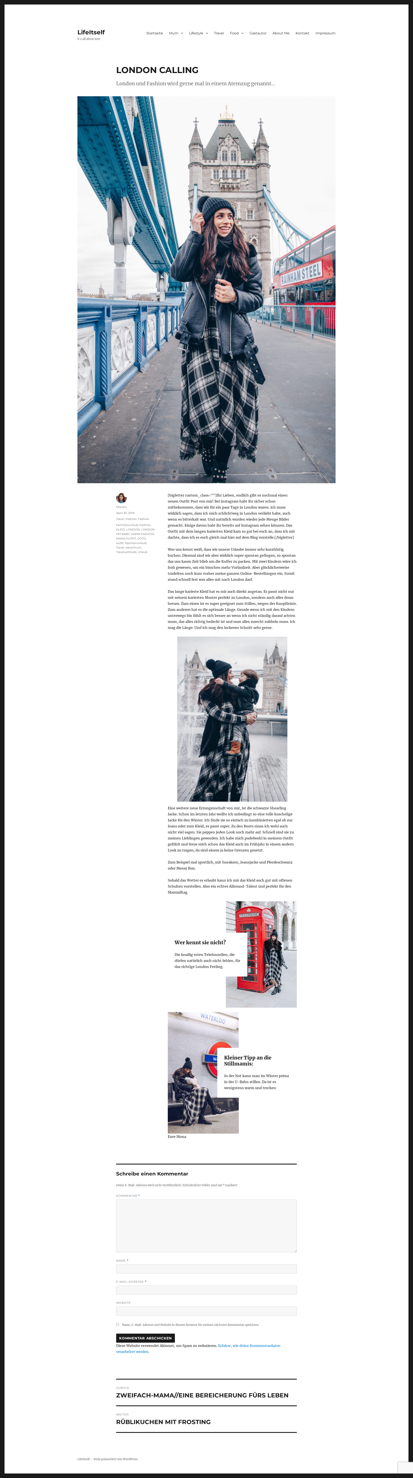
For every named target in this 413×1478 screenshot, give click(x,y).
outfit (120, 543)
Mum (173, 33)
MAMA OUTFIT (126, 538)
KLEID (120, 529)
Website (123, 1302)
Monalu (121, 507)
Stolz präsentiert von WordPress (116, 1459)
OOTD (141, 538)
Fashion (131, 519)
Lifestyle (196, 33)
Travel (219, 33)
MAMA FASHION (142, 534)
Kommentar (128, 1196)
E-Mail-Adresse (131, 1282)
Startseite (154, 33)
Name (122, 1260)
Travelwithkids (126, 552)
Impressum (326, 33)
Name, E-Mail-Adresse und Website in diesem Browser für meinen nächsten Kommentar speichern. (190, 1325)
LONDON (133, 529)
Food (234, 33)
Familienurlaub (127, 525)
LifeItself (91, 32)
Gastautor (258, 33)
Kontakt (303, 33)
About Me (281, 33)
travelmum (133, 547)
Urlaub (142, 552)
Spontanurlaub (135, 543)
